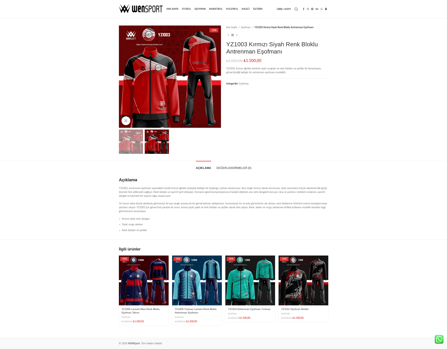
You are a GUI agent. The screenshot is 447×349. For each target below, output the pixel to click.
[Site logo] (141, 9)
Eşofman (245, 27)
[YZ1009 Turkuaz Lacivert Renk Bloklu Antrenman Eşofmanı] (197, 280)
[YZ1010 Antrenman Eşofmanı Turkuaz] (250, 280)
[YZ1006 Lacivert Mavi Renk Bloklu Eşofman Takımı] (144, 280)
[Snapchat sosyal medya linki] (326, 9)
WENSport (134, 343)
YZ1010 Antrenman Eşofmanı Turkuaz (249, 309)
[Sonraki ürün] (237, 35)
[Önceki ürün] (228, 35)
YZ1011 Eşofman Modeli (294, 309)
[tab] (203, 166)
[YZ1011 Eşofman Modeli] (303, 280)
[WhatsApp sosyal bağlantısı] (321, 9)
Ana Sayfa (231, 27)
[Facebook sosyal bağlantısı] (304, 9)
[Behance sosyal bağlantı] (317, 9)
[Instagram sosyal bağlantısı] (308, 9)
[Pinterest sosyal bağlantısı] (312, 9)
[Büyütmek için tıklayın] (126, 120)
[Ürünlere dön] (232, 35)
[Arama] (296, 9)
